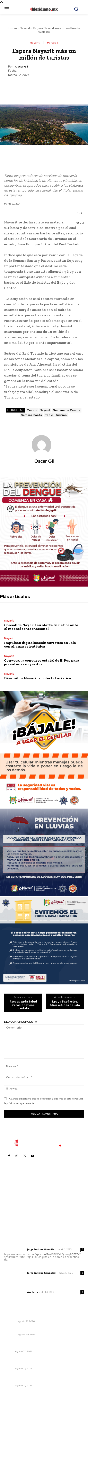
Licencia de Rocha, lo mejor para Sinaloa (33, 1329)
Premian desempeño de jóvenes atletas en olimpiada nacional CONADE (43, 1378)
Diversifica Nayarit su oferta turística (37, 678)
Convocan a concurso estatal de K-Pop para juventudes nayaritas (41, 662)
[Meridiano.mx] (44, 9)
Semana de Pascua (66, 410)
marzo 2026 (15, 1443)
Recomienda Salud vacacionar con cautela (23, 1005)
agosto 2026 (15, 1413)
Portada (52, 42)
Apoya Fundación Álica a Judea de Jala (65, 1003)
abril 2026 (13, 1437)
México (32, 410)
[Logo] (44, 1143)
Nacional (10, 1321)
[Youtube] (32, 1156)
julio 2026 (13, 1419)
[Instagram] (17, 1156)
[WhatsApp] (53, 87)
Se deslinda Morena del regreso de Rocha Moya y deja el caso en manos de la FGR (44, 1314)
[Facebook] (25, 87)
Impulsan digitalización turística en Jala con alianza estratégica (40, 644)
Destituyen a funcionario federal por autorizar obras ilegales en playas (43, 1361)
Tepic (49, 415)
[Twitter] (34, 87)
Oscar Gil (21, 66)
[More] (63, 87)
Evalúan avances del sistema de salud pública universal (37, 1344)
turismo (61, 415)
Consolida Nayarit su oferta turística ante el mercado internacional (41, 627)
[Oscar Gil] (44, 445)
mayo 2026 (14, 1431)
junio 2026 (13, 1425)
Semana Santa (31, 415)
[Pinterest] (44, 87)
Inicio (12, 28)
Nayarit (24, 28)
